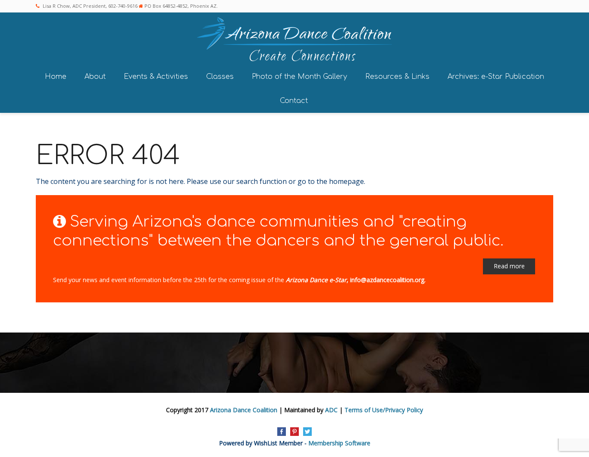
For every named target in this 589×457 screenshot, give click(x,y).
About (95, 77)
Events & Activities (156, 77)
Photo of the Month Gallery (299, 77)
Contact (294, 101)
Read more (509, 266)
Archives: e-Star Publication (496, 77)
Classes (220, 77)
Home (55, 77)
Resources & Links (397, 77)
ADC (331, 410)
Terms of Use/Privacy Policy (384, 410)
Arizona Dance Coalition (243, 410)
